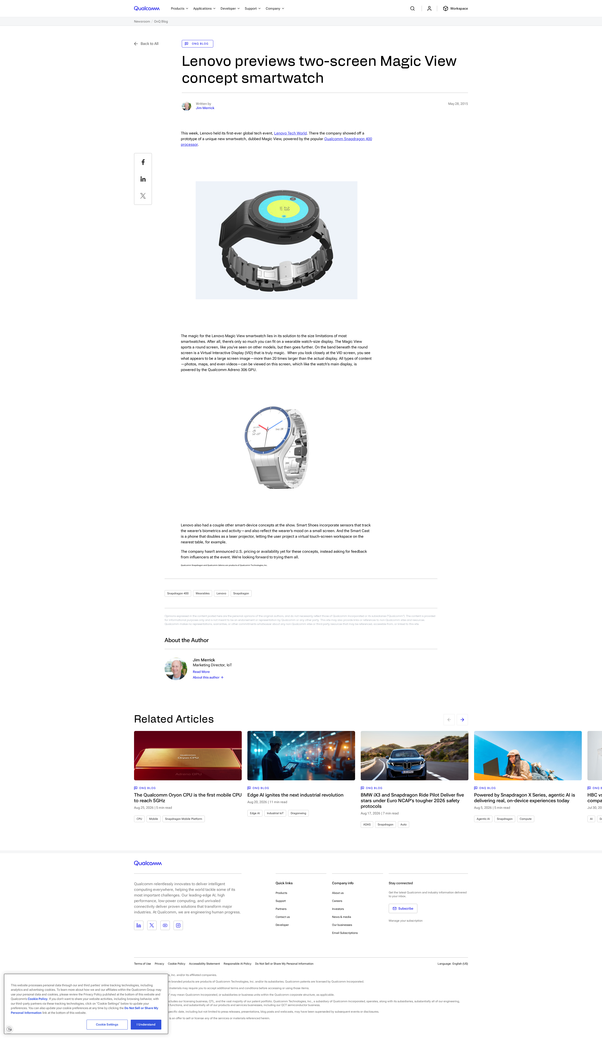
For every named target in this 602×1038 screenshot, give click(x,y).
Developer (282, 925)
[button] (284, 963)
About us (338, 893)
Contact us (283, 917)
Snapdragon (241, 593)
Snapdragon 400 (178, 593)
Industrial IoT (275, 813)
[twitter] (143, 195)
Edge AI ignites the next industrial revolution (295, 795)
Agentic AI (483, 819)
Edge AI (255, 813)
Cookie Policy (176, 963)
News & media (341, 917)
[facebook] (143, 162)
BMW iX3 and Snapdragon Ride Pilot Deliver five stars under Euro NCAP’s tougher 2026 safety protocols (412, 800)
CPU (139, 819)
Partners (281, 909)
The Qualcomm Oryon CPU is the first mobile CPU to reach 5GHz (188, 797)
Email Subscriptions (345, 933)
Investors (338, 909)
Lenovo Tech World (290, 133)
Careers (337, 901)
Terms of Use (142, 963)
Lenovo (221, 593)
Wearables (203, 593)
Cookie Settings (107, 1024)
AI (591, 819)
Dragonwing (298, 813)
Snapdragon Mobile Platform (183, 819)
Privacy (159, 963)
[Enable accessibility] (9, 1029)
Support (281, 901)
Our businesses (342, 925)
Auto (403, 824)
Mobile (153, 819)
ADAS (367, 824)
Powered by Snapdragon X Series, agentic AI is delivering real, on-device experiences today (524, 797)
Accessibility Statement (204, 963)
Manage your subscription (406, 920)
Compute (526, 819)
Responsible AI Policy (237, 963)
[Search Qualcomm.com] (413, 8)
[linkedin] (143, 178)
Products (281, 893)
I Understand (146, 1024)
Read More (201, 672)
